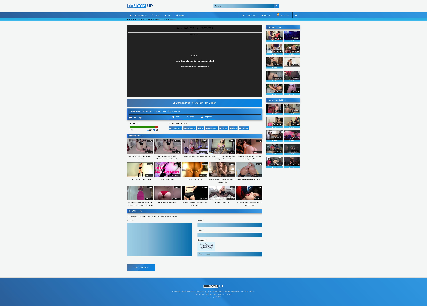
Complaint (207, 117)
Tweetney (245, 128)
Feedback (267, 15)
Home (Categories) (139, 15)
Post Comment (141, 267)
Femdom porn (177, 128)
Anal (201, 128)
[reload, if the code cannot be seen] (206, 251)
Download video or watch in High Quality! (195, 103)
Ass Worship (190, 128)
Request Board (250, 15)
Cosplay (224, 128)
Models (181, 15)
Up (140, 6)
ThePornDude (284, 15)
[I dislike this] (140, 118)
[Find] (276, 6)
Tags (169, 15)
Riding (234, 128)
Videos (156, 15)
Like (134, 117)
